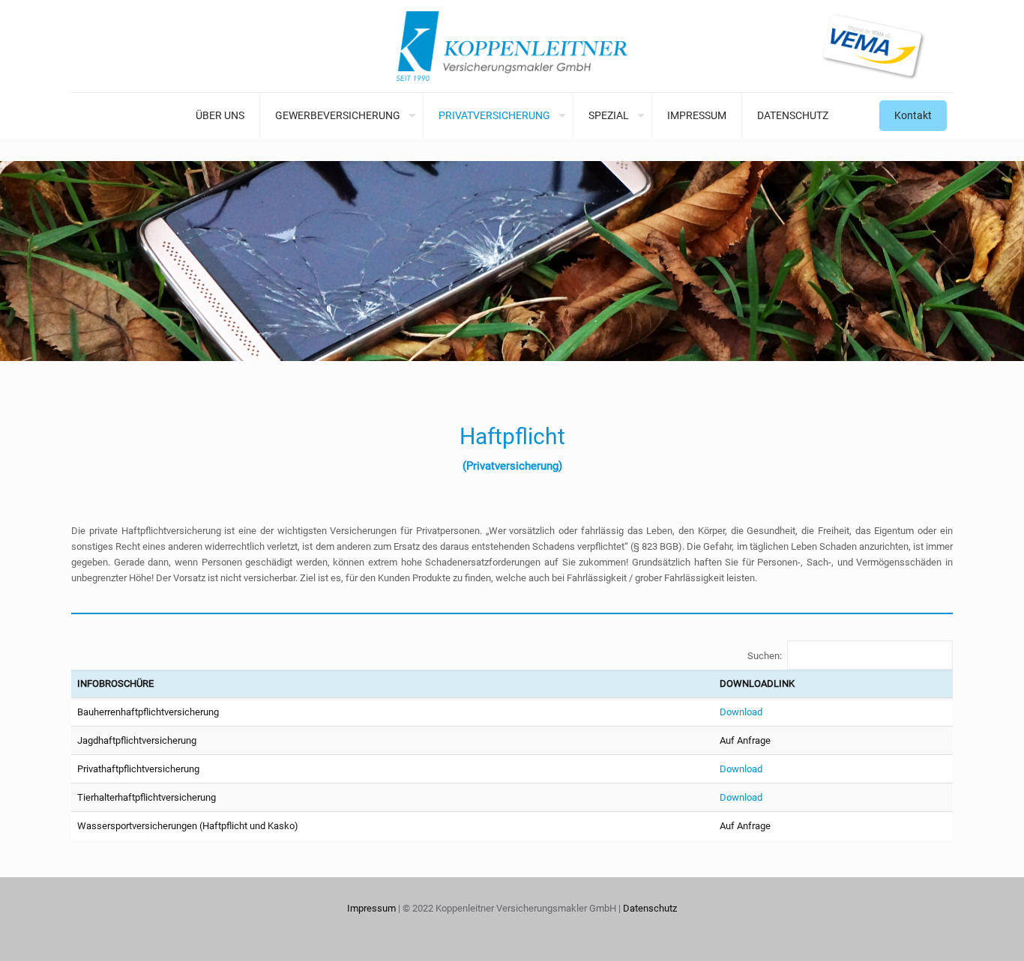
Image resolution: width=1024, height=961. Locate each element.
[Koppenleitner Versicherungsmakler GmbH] (512, 46)
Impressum (371, 908)
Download (741, 712)
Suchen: (764, 655)
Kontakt (913, 115)
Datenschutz (650, 908)
